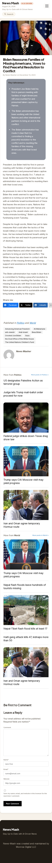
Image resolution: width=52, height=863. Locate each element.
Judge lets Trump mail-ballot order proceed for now (23, 394)
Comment (7, 727)
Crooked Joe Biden (13, 336)
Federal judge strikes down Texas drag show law (26, 418)
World (33, 322)
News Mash (10, 3)
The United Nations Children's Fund (19, 342)
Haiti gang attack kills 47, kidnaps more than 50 (25, 639)
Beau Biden (36, 332)
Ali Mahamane (39, 329)
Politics (20, 322)
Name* (6, 760)
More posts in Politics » (40, 375)
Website (6, 779)
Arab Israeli (23, 332)
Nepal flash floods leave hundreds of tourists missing (24, 586)
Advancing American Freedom (17, 329)
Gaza (27, 336)
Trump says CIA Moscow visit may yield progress (26, 461)
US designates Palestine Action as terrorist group (23, 382)
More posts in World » (40, 535)
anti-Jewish (10, 332)
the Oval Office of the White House (19, 339)
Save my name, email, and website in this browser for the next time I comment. (25, 794)
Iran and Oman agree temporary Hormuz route (26, 505)
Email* (5, 769)
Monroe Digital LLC (26, 847)
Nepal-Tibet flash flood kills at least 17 (26, 610)
